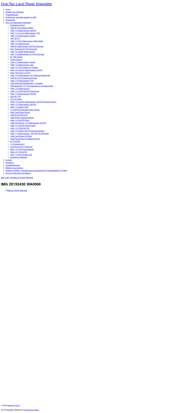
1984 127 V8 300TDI (18, 152)
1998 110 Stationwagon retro (22, 65)
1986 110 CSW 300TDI (19, 128)
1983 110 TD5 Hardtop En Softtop (24, 67)
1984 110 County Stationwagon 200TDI (26, 70)
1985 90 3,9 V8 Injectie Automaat (23, 78)
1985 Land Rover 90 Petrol (21, 136)
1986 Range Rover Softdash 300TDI (25, 138)
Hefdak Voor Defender (15, 12)
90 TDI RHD (15, 141)
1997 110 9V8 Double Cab (21, 154)
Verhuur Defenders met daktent (18, 173)
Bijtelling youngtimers (14, 168)
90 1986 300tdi (16, 57)
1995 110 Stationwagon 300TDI (23, 30)
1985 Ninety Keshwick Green (22, 117)
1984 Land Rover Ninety (20, 112)
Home (8, 9)
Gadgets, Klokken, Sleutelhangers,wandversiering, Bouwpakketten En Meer (36, 170)
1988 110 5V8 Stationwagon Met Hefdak (26, 41)
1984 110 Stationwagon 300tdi (22, 62)
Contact (9, 160)
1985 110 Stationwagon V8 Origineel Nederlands (30, 75)
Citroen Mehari (16, 59)
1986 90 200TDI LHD (19, 115)
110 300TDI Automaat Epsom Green (25, 109)
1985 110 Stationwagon (20, 43)
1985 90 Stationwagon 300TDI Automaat (26, 46)
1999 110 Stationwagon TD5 (22, 80)
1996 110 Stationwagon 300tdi (22, 35)
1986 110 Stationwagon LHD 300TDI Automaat (29, 133)
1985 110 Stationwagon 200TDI (23, 104)
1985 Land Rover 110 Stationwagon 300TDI (28, 123)
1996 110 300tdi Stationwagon (22, 51)
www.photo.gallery (31, 410)
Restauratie (10, 20)
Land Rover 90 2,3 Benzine (21, 146)
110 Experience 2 (17, 144)
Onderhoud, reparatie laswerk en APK (21, 17)
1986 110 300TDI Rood (19, 120)
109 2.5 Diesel (16, 99)
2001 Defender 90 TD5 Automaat (23, 49)
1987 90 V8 (15, 38)
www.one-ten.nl (13, 405)
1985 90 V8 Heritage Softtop (21, 28)
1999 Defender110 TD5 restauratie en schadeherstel (31, 86)
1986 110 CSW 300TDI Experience (24, 91)
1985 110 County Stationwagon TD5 (25, 33)
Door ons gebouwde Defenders (18, 22)
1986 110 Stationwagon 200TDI (23, 94)
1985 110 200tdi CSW (19, 107)
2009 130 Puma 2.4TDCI (20, 72)
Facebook (10, 162)
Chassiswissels (12, 14)
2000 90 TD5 (15, 96)
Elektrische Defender (18, 157)
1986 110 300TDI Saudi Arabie (23, 125)
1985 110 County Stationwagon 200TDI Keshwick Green (33, 101)
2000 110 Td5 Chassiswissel (22, 149)
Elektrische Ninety (17, 25)
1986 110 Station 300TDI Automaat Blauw (27, 131)
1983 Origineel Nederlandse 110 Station (26, 83)
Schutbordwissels (13, 165)
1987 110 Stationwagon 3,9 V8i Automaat (27, 54)
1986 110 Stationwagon (20, 88)
